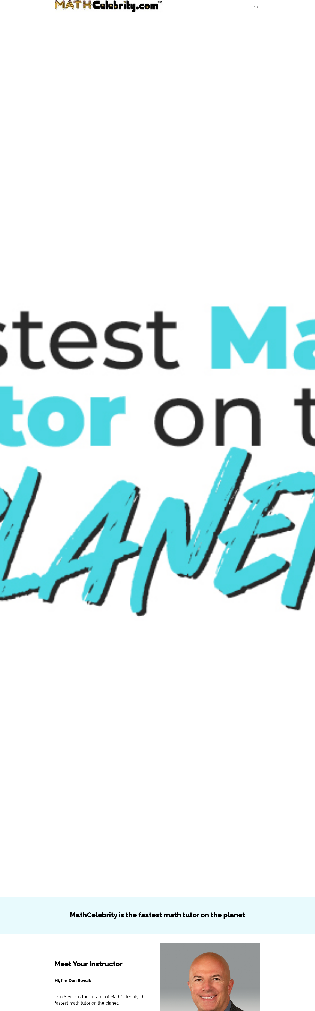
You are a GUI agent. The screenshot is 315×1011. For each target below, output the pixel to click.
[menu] (254, 6)
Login (256, 6)
